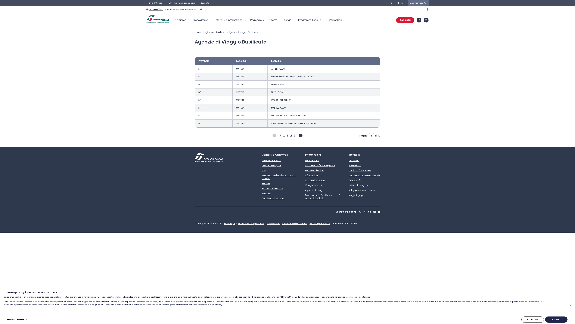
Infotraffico (156, 9)
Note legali (229, 223)
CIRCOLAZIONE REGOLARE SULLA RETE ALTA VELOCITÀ (178, 9)
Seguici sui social (346, 211)
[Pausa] (427, 9)
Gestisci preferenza (320, 223)
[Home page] (157, 19)
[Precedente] (274, 135)
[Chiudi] (570, 305)
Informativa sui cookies (294, 223)
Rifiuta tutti (532, 319)
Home (198, 32)
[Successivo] (300, 135)
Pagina (363, 135)
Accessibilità (273, 223)
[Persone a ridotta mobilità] (391, 3)
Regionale (208, 32)
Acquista (405, 20)
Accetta (556, 319)
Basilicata (221, 32)
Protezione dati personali (251, 223)
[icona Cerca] (419, 20)
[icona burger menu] (426, 20)
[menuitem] (182, 20)
